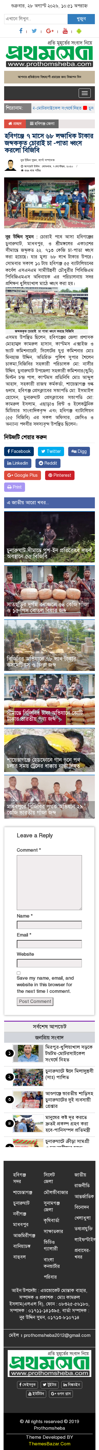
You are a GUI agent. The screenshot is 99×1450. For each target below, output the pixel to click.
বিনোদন (82, 1207)
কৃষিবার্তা (51, 1220)
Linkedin (19, 463)
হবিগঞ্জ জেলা (44, 123)
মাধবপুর (21, 1225)
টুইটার (51, 1384)
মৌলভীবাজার (56, 1192)
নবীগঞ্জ (19, 1214)
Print (17, 487)
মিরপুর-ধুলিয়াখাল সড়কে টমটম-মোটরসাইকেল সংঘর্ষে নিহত (69, 1053)
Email (24, 935)
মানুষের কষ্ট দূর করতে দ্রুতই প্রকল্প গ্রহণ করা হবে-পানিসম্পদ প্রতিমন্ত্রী (67, 1123)
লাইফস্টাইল (85, 1240)
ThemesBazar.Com (49, 1444)
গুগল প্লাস (63, 1394)
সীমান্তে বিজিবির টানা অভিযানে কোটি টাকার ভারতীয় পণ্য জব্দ (45, 716)
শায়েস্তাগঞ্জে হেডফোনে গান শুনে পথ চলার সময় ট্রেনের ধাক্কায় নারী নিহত (43, 763)
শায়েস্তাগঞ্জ (22, 1192)
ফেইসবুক (28, 1384)
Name (25, 916)
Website (25, 954)
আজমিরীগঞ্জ (24, 1236)
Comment (29, 850)
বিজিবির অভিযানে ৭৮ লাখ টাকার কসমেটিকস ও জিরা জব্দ (41, 662)
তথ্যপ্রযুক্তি (84, 1229)
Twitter (53, 451)
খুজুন (81, 19)
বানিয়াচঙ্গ (22, 1246)
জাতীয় (80, 1175)
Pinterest (61, 475)
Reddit (50, 463)
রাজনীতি (82, 1186)
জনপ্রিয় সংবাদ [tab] (49, 1037)
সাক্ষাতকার (53, 1231)
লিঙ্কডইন (73, 1384)
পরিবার (50, 1277)
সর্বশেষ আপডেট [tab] (49, 1026)
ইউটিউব (38, 1394)
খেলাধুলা (83, 1218)
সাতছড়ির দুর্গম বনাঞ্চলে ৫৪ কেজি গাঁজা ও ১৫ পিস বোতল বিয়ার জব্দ (48, 607)
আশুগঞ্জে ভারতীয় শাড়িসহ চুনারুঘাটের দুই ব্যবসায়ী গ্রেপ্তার (69, 1100)
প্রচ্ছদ (17, 123)
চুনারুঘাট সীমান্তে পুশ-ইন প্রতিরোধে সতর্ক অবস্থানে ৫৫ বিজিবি (49, 553)
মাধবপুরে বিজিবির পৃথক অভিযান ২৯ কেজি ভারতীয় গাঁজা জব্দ (45, 809)
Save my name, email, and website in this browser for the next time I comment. (45, 984)
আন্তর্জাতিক (84, 1197)
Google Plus (25, 475)
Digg (81, 451)
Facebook (20, 451)
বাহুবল (19, 1257)
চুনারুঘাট (21, 1203)
